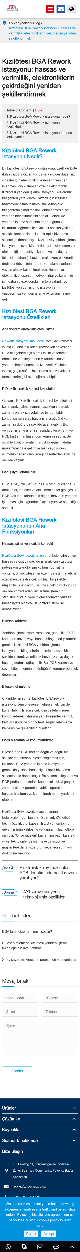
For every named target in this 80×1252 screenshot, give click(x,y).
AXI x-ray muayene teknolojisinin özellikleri (44, 894)
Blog (36, 23)
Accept (49, 1234)
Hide (38, 110)
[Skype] (24, 1246)
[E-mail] (40, 1246)
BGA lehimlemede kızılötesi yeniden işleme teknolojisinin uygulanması (35, 945)
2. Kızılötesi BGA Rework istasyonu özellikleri (33, 124)
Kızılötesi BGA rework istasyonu (26, 555)
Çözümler (11, 1118)
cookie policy (49, 1220)
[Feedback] (56, 1246)
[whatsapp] (8, 1246)
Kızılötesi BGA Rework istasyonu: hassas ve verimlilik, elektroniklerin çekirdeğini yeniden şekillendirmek (42, 33)
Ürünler (9, 1107)
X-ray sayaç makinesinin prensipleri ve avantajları (39, 959)
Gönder (17, 1071)
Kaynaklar (23, 23)
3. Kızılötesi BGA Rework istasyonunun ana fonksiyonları (39, 135)
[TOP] (72, 1246)
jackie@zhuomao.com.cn (30, 1186)
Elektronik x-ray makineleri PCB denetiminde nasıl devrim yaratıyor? (48, 872)
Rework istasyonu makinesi (23, 341)
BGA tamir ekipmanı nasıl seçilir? (27, 931)
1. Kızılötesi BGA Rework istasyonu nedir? (38, 116)
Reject (31, 1234)
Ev (11, 23)
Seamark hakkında (20, 1140)
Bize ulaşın (12, 1151)
